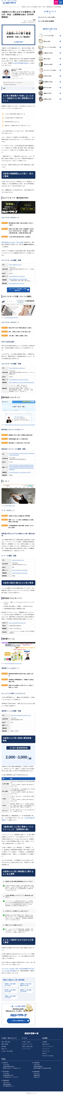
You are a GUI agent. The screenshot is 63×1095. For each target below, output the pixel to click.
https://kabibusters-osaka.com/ (11, 317)
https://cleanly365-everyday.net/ (17, 622)
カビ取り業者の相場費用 (47, 21)
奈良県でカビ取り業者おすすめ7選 (10, 990)
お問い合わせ (45, 1044)
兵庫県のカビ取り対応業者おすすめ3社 (25, 984)
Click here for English (47, 1055)
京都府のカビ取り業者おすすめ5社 (10, 984)
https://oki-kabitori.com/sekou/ (19, 573)
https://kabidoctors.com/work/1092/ (18, 279)
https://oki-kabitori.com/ (9, 505)
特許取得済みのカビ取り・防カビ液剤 (12, 242)
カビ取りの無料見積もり (18, 1020)
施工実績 (4, 1046)
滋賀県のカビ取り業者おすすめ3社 (25, 990)
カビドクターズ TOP (6, 6)
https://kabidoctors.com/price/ (16, 283)
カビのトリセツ (16, 6)
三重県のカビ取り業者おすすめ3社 (10, 996)
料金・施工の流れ (6, 1041)
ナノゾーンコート (26, 1048)
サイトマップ (45, 1048)
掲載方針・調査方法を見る (10, 84)
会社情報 (44, 1041)
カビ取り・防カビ (26, 1041)
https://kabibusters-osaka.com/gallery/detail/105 (21, 382)
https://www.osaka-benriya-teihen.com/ (13, 663)
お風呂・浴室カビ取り (27, 1046)
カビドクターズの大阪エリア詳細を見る (17, 289)
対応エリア (4, 1048)
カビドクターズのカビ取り (47, 17)
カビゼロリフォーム (27, 1044)
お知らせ (44, 1053)
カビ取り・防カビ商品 (7, 1051)
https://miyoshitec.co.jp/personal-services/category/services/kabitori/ (19, 424)
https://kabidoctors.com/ (15, 264)
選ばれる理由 (5, 1044)
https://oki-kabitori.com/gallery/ (20, 570)
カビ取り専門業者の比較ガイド (22, 63)
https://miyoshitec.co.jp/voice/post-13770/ (20, 472)
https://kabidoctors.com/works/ (17, 276)
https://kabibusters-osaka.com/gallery (19, 379)
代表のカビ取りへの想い (17, 78)
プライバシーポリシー (47, 1046)
